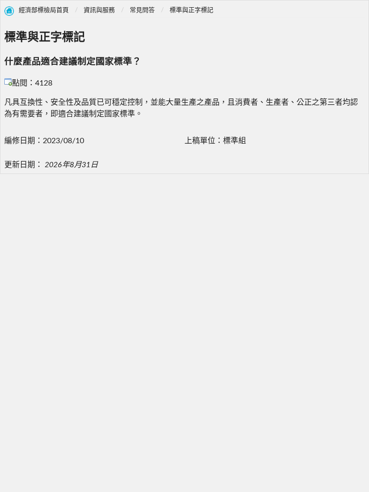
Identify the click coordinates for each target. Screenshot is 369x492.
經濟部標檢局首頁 (44, 10)
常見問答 (142, 10)
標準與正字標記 (191, 10)
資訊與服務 (99, 10)
